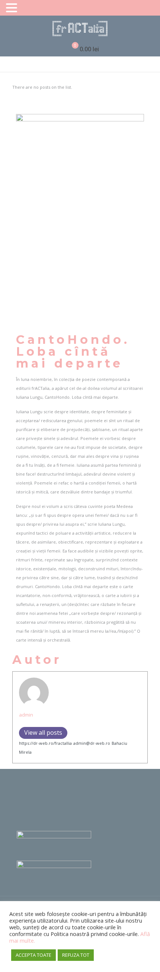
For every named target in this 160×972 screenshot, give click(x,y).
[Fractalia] (80, 28)
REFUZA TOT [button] (75, 955)
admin (26, 714)
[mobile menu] (150, 28)
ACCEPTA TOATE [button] (33, 955)
